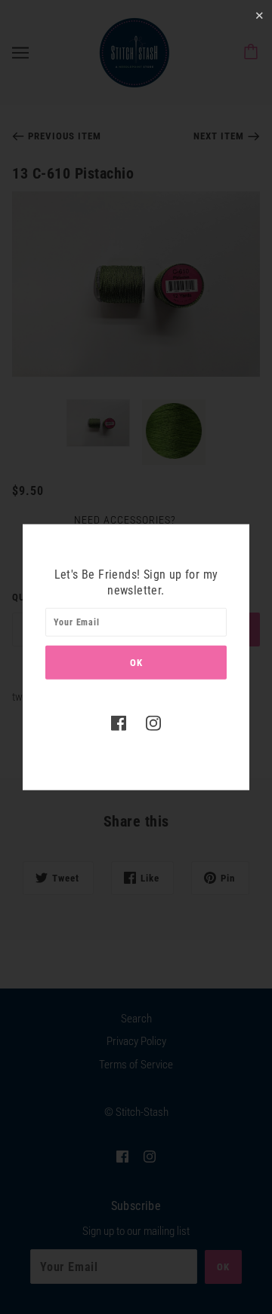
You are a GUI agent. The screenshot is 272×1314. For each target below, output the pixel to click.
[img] (118, 723)
